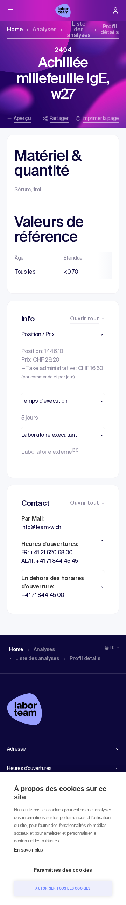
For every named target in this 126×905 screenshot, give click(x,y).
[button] (63, 335)
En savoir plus (28, 850)
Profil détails (109, 30)
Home (15, 30)
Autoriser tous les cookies (62, 888)
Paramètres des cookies (63, 870)
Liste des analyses (79, 29)
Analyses (45, 30)
